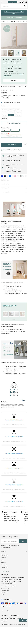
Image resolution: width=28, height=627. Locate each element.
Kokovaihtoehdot (5, 105)
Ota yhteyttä (4, 618)
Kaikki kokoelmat (14, 615)
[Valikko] (2, 2)
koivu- (21, 73)
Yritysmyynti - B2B (12, 2)
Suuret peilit (24, 21)
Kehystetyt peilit (15, 21)
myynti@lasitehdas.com (15, 331)
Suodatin (5, 402)
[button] (14, 13)
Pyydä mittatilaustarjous (14, 123)
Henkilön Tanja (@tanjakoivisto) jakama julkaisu (14, 458)
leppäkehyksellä (8, 75)
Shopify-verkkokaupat (19, 624)
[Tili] (20, 2)
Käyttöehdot (4, 615)
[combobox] (14, 6)
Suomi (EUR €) (6, 599)
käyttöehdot (14, 545)
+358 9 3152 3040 (11, 583)
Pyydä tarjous (23, 620)
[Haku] (25, 6)
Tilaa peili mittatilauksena (16, 618)
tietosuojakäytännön (6, 547)
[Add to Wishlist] (25, 145)
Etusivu (3, 21)
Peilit (8, 21)
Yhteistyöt (3, 621)
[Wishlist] (26, 2)
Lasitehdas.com (9, 624)
